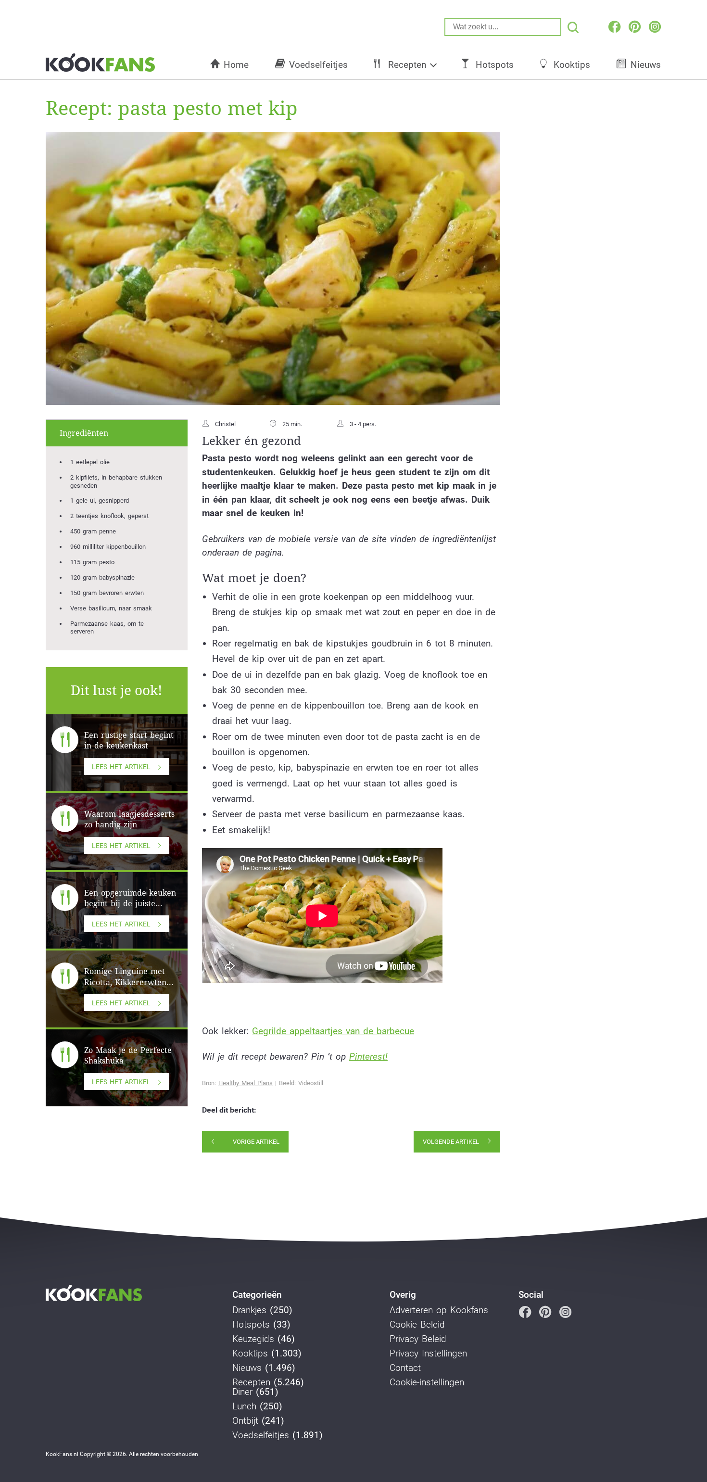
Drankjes (249, 1310)
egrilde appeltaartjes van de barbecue (336, 1031)
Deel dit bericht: (229, 1110)
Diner (242, 1392)
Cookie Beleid (417, 1325)
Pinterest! (368, 1056)
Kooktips (572, 64)
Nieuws (646, 64)
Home (236, 64)
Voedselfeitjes (318, 64)
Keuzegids (253, 1339)
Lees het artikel (121, 767)
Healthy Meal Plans (245, 1083)
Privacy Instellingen (428, 1353)
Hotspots (495, 64)
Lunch (244, 1406)
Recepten (407, 64)
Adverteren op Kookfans (439, 1310)
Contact (405, 1368)
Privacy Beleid (418, 1339)
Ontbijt (245, 1421)
